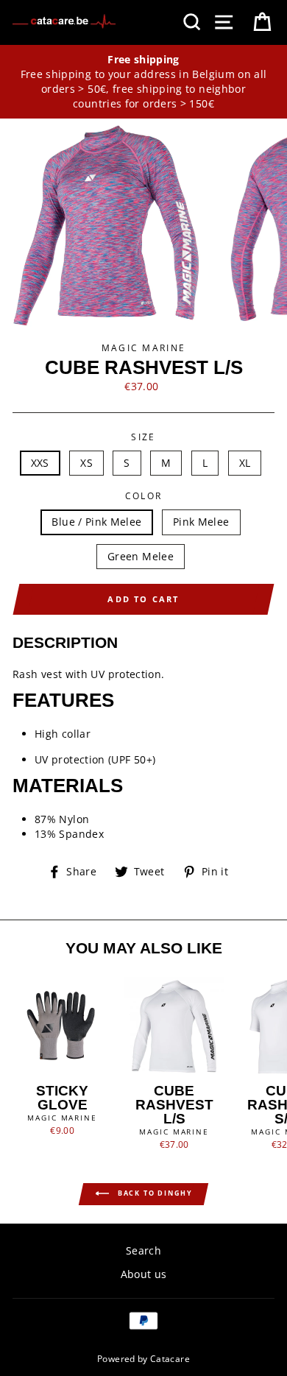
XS (86, 463)
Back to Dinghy (154, 1193)
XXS (40, 463)
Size (143, 436)
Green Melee (140, 556)
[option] (143, 82)
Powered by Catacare (143, 1358)
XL (245, 463)
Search (143, 1250)
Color (144, 495)
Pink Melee (201, 522)
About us (144, 1274)
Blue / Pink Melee (96, 522)
